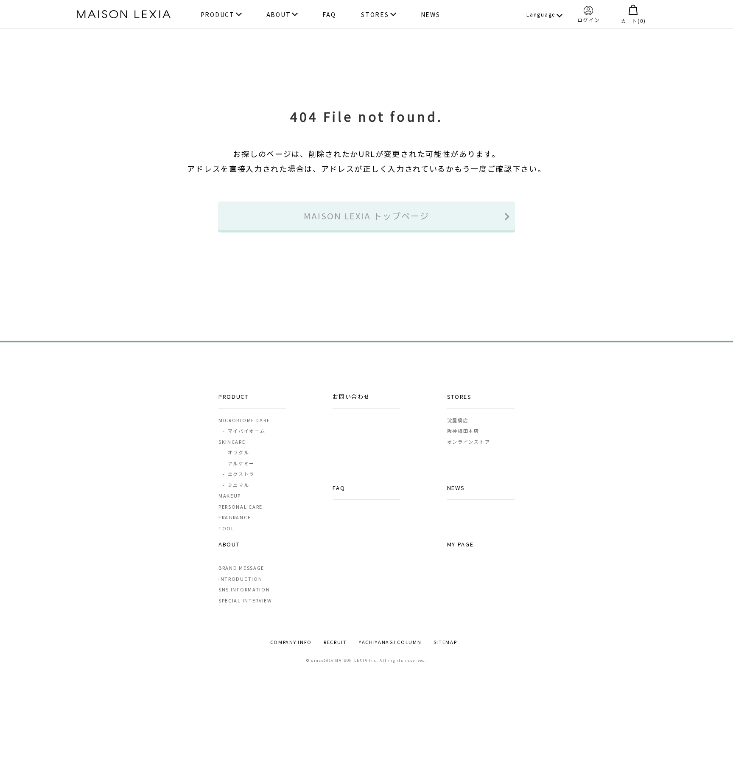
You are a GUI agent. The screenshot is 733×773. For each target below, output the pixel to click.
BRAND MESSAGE (241, 567)
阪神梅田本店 (463, 430)
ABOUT (278, 14)
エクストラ (238, 474)
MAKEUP (229, 495)
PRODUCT (218, 14)
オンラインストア (468, 441)
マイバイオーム (244, 430)
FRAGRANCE (234, 517)
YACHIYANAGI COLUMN (390, 642)
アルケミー (238, 463)
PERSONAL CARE (240, 506)
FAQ (329, 14)
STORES (375, 14)
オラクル (235, 452)
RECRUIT (335, 642)
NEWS (430, 14)
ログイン (588, 19)
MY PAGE (460, 544)
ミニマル (235, 485)
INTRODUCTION (240, 578)
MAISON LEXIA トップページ (366, 216)
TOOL (226, 528)
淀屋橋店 (458, 420)
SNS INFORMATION (244, 589)
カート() (633, 20)
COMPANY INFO (291, 642)
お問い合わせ (351, 396)
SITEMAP (445, 642)
